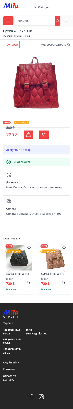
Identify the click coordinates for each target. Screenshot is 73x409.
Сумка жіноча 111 (52, 274)
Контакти (9, 369)
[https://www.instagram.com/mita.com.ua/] (41, 396)
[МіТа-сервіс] (11, 7)
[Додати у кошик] (28, 282)
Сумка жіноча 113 (17, 274)
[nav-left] (9, 271)
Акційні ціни (42, 7)
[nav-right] (64, 271)
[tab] (11, 44)
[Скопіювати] (68, 44)
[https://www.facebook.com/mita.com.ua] (31, 396)
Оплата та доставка (9, 377)
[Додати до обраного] (29, 247)
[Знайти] (57, 20)
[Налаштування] (66, 21)
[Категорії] (8, 20)
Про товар (11, 44)
